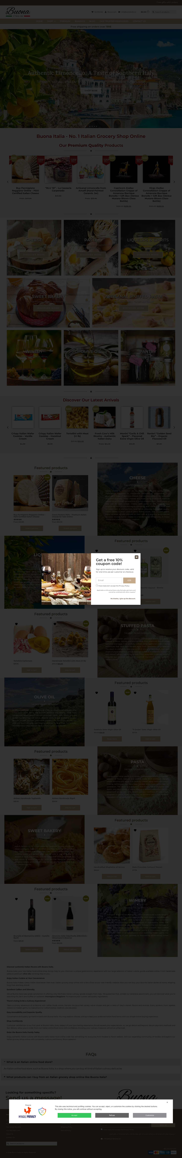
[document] (91, 579)
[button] (136, 557)
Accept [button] (74, 1115)
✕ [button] (167, 1102)
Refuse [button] (112, 1115)
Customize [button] (149, 1115)
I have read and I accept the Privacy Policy (113, 586)
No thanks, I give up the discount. (123, 598)
